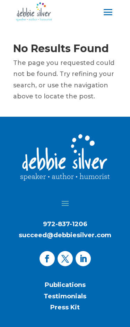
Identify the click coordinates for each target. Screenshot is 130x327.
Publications (65, 285)
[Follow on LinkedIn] (83, 258)
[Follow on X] (65, 258)
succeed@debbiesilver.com (65, 235)
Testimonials (65, 296)
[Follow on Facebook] (47, 258)
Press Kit (65, 307)
